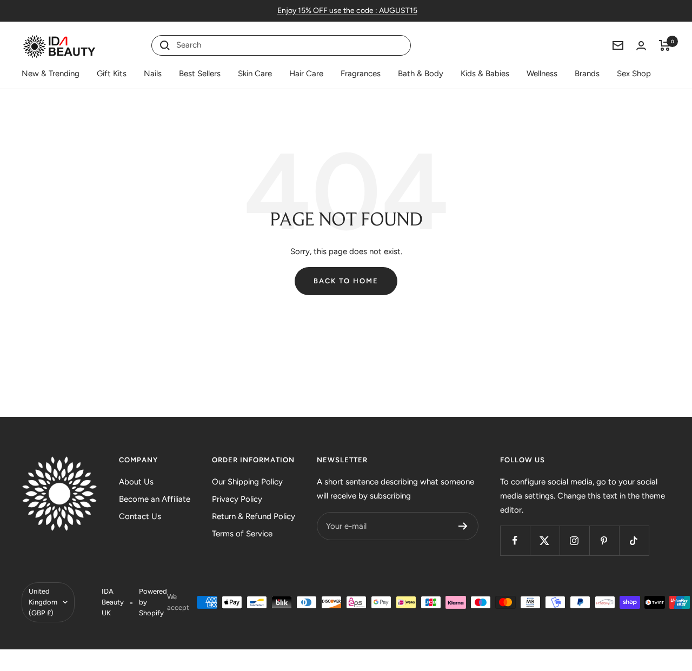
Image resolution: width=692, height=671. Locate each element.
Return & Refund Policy (253, 516)
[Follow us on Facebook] (515, 540)
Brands (587, 73)
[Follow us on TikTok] (634, 540)
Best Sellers (200, 73)
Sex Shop (634, 73)
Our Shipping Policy (247, 482)
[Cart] (664, 45)
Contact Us (140, 516)
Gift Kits (112, 73)
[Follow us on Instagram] (574, 540)
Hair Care (306, 73)
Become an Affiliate (154, 499)
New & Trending (50, 73)
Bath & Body (420, 73)
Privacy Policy (237, 499)
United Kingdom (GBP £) (43, 602)
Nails (153, 73)
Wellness (542, 73)
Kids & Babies (485, 73)
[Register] (463, 526)
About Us (136, 482)
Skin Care (255, 73)
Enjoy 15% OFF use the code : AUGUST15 (347, 10)
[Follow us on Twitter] (545, 540)
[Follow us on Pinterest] (604, 540)
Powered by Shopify (153, 602)
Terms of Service (242, 534)
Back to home (346, 281)
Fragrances (361, 73)
